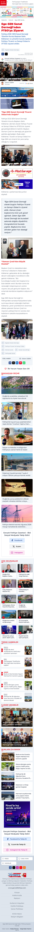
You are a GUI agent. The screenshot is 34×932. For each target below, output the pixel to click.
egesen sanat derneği (12, 50)
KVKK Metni (17, 914)
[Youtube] (20, 867)
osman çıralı (9, 350)
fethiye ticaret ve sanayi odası (14, 346)
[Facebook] (10, 867)
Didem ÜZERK (9, 83)
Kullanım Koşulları (17, 903)
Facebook (18, 540)
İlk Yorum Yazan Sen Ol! (19, 369)
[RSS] (24, 867)
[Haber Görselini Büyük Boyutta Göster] (17, 71)
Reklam (17, 898)
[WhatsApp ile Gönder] (24, 362)
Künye (17, 892)
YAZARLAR (8, 863)
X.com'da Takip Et (18, 844)
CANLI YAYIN (25, 858)
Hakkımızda (17, 895)
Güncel (11, 20)
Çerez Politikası (17, 909)
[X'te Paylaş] (6, 54)
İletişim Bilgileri (17, 917)
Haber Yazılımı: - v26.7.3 (16, 929)
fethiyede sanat (10, 353)
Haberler (4, 20)
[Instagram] (17, 867)
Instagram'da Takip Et (18, 850)
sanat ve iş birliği (24, 350)
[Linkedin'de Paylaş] (17, 362)
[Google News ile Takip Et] (29, 83)
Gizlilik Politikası (17, 906)
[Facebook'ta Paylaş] (2, 54)
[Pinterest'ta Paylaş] (20, 362)
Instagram (18, 553)
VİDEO (7, 858)
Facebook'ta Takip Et (18, 839)
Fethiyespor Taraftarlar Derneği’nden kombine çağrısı (18, 3)
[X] (13, 867)
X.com (18, 546)
